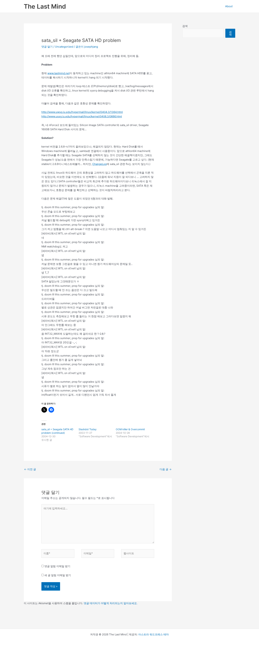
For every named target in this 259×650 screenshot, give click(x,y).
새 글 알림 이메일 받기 (57, 575)
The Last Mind (45, 6)
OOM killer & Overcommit (130, 429)
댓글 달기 (47, 46)
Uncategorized (64, 46)
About (229, 6)
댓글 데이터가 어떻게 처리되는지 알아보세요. (110, 603)
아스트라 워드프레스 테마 (153, 634)
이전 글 (30, 469)
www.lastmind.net (58, 73)
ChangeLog (99, 164)
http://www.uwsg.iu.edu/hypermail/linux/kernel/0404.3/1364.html (82, 112)
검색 (185, 26)
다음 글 (165, 469)
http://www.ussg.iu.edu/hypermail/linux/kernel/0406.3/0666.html (81, 116)
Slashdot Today (88, 429)
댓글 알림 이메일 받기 (57, 566)
